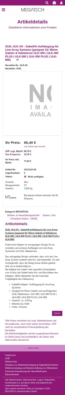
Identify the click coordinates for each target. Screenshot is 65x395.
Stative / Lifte (49, 215)
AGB (7, 358)
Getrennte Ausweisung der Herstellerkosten (26, 371)
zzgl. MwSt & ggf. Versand (34, 146)
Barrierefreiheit (12, 374)
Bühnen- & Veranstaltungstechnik (23, 215)
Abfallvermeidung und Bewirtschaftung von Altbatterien (31, 368)
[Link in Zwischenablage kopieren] (16, 60)
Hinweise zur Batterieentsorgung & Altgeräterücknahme (31, 365)
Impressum (10, 355)
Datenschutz (11, 361)
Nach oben (33, 348)
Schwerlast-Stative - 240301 (24, 218)
